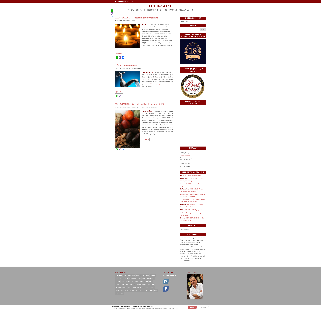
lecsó (127, 284)
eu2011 (143, 278)
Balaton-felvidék (131, 275)
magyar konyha (135, 68)
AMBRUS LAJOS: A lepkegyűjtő (193, 210)
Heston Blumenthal (144, 281)
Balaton (124, 275)
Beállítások (203, 307)
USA (143, 290)
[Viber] (112, 13)
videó (147, 290)
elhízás (126, 278)
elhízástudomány (132, 278)
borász (147, 275)
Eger (117, 278)
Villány (151, 290)
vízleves (152, 84)
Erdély (139, 278)
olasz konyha (145, 287)
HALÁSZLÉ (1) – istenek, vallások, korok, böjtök (139, 104)
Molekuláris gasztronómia (121, 287)
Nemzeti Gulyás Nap (137, 287)
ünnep (133, 20)
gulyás (122, 281)
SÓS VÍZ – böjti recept (126, 65)
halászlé (136, 281)
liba (134, 284)
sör (136, 290)
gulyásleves (128, 281)
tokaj (140, 290)
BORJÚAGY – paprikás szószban (193, 175)
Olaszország (152, 287)
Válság (155, 290)
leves (131, 284)
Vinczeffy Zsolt (184, 194)
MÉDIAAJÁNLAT (184, 10)
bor (143, 275)
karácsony (118, 284)
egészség (121, 278)
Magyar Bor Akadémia (141, 284)
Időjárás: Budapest (185, 155)
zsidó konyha (154, 107)
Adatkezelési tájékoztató (169, 275)
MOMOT (129, 287)
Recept (140, 68)
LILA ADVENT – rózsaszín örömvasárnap (136, 17)
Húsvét (150, 281)
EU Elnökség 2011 (150, 278)
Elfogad (192, 307)
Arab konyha (134, 107)
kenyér (123, 284)
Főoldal (131, 10)
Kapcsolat (173, 10)
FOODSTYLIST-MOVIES (154, 10)
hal (132, 281)
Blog (165, 10)
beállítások (161, 308)
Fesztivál (118, 281)
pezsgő (117, 290)
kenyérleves (160, 84)
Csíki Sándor (122, 20)
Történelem (148, 107)
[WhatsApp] (112, 10)
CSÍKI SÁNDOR (140, 10)
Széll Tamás (132, 290)
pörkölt (122, 290)
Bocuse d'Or (138, 275)
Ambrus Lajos (119, 275)
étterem (117, 293)
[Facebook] (112, 17)
